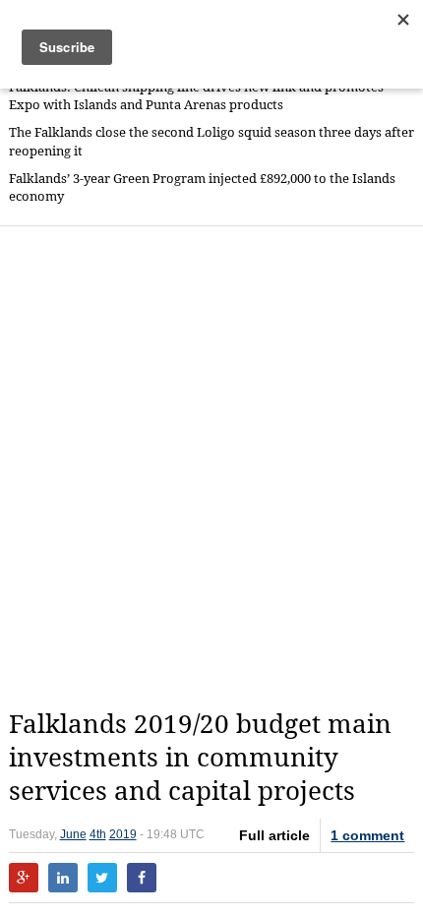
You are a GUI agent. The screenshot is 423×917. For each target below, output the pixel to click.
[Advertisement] (211, 467)
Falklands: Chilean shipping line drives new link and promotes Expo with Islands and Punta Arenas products (196, 96)
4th (98, 834)
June (73, 834)
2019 (123, 834)
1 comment (367, 835)
